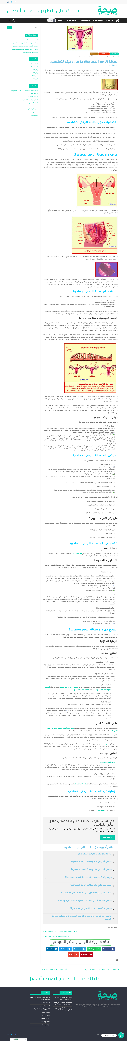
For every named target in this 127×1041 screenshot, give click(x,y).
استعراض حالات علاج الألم (30, 52)
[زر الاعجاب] (117, 960)
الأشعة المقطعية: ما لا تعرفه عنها (55, 969)
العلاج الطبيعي (33, 103)
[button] (108, 949)
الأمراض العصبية (33, 97)
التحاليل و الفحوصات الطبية (30, 100)
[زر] (114, 960)
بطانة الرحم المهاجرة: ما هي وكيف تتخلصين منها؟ (24, 43)
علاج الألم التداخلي (104, 53)
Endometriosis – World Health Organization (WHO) (60, 931)
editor (95, 56)
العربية (13, 1039)
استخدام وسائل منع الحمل (69, 687)
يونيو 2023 (35, 73)
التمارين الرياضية (99, 810)
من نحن (60, 20)
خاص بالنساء (114, 53)
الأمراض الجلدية (33, 94)
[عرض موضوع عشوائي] (9, 20)
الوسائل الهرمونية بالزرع (82, 690)
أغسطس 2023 (33, 67)
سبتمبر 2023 (34, 64)
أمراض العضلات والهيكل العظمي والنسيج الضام (24, 90)
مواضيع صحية (85, 20)
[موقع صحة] (117, 20)
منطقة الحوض (76, 554)
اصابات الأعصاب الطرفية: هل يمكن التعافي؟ (102, 969)
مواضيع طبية (99, 20)
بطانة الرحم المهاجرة (84, 56)
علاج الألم (106, 744)
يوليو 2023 (35, 70)
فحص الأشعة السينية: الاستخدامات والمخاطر (24, 49)
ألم (90, 56)
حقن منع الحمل (97, 690)
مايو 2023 (35, 76)
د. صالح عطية (107, 837)
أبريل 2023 (35, 79)
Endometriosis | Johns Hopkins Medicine (56, 936)
